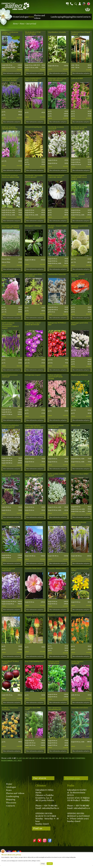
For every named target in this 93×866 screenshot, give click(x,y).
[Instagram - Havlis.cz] (44, 842)
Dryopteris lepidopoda (33, 127)
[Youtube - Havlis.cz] (39, 842)
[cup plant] (80, 407)
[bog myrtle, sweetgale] (80, 455)
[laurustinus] (80, 504)
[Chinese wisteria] (11, 598)
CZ (83, 3)
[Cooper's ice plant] (34, 356)
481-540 (65, 758)
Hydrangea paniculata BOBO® (79, 324)
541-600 (71, 758)
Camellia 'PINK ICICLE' (33, 569)
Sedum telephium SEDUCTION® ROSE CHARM (55, 377)
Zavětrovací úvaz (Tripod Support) (80, 33)
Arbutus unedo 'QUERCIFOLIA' (53, 662)
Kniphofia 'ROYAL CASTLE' (35, 615)
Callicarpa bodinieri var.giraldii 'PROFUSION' (34, 426)
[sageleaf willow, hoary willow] (57, 504)
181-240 (32, 758)
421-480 (58, 758)
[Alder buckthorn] (34, 738)
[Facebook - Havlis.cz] (49, 842)
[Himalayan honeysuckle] (57, 455)
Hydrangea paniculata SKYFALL (79, 227)
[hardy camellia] (34, 598)
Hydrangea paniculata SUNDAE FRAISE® (10, 275)
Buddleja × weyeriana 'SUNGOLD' (10, 708)
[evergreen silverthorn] (34, 256)
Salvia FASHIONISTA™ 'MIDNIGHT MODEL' (10, 79)
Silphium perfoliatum (79, 375)
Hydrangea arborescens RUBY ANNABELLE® (57, 79)
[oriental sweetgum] (57, 62)
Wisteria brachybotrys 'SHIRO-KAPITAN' (10, 426)
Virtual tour (72, 778)
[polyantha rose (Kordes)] (34, 691)
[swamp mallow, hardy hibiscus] (57, 207)
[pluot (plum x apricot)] (11, 691)
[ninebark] (11, 504)
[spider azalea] (34, 62)
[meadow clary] (11, 108)
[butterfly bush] (11, 738)
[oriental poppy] (80, 304)
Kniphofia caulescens (56, 615)
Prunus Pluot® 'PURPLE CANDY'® (10, 662)
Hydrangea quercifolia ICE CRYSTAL (33, 275)
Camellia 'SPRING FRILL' (57, 569)
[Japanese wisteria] (57, 552)
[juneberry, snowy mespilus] (57, 304)
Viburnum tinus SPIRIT (80, 474)
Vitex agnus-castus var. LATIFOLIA (10, 523)
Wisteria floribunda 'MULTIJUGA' (78, 523)
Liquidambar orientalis (57, 32)
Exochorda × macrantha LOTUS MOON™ (34, 176)
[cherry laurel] (11, 407)
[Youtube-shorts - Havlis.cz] (34, 842)
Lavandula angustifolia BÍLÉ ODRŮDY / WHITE (10, 227)
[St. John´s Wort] (80, 598)
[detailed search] (67, 3)
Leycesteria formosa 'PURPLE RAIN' (55, 426)
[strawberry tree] (57, 691)
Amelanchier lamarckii (57, 274)
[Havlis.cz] (15, 6)
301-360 (45, 758)
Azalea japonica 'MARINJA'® (77, 662)
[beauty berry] (34, 455)
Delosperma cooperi (33, 375)
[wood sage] (11, 356)
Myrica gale (75, 425)
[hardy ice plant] (57, 356)
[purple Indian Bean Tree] (11, 62)
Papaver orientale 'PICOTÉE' (78, 275)
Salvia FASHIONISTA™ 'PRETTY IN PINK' (33, 79)
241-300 (38, 758)
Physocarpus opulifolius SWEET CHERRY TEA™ (34, 475)
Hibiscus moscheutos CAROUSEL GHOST (56, 176)
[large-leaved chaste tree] (11, 552)
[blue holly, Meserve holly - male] (57, 738)
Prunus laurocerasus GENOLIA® (10, 376)
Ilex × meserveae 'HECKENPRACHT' (55, 708)
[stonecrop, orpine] (57, 407)
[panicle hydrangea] (80, 256)
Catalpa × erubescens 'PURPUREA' (10, 33)
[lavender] (11, 256)
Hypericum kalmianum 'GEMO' (80, 569)
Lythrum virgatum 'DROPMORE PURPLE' (10, 128)
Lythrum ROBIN (77, 78)
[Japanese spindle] (80, 207)
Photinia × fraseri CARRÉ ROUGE (57, 227)
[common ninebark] (34, 504)
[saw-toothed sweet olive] (80, 738)
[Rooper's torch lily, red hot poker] (80, 643)
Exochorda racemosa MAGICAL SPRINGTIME (10, 176)
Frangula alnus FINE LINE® (33, 708)
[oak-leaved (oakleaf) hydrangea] (34, 304)
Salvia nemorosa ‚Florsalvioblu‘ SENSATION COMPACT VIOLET (10, 325)
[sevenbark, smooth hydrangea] (57, 108)
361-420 (51, 758)
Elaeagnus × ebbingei (33, 226)
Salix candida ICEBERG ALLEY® (56, 475)
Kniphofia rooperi (78, 615)
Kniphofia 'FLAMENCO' (10, 615)
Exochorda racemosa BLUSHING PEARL (79, 128)
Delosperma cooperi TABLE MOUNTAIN (33, 324)
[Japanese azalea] (80, 691)
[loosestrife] (80, 108)
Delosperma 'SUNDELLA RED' (57, 324)
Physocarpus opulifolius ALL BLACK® (11, 475)
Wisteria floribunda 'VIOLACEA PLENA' (55, 523)
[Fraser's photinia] (57, 256)
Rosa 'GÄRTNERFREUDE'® (34, 661)
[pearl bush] (57, 157)
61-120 (19, 758)
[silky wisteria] (11, 455)
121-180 (25, 758)
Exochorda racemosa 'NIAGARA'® (56, 128)
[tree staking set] (80, 62)
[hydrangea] (11, 304)
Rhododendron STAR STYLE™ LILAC (33, 33)
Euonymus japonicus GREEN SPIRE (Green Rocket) (79, 177)
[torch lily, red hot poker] (11, 643)
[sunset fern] (34, 157)
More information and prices (11, 73)
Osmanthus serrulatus (79, 708)
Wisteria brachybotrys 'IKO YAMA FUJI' (33, 523)
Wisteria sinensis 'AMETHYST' (8, 569)
